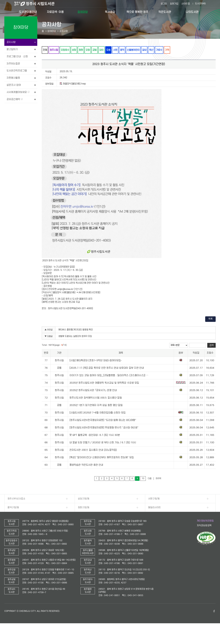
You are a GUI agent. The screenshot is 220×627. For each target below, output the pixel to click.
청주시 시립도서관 (36, 3)
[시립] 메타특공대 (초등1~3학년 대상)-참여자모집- (95, 360)
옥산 (151, 49)
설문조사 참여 (14, 85)
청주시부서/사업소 (16, 498)
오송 (108, 49)
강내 (144, 49)
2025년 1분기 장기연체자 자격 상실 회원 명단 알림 (96, 405)
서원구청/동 (154, 498)
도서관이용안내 (28, 12)
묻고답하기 (12, 49)
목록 (210, 319)
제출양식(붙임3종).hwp (74, 83)
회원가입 (174, 3)
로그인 (164, 3)
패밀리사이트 (154, 507)
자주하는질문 (13, 63)
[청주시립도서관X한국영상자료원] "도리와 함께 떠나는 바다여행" (102, 420)
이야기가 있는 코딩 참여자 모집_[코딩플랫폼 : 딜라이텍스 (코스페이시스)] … (108, 375)
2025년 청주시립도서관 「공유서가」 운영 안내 (93, 390)
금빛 (94, 49)
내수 (101, 49)
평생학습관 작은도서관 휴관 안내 (86, 465)
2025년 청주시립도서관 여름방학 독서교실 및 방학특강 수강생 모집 (104, 383)
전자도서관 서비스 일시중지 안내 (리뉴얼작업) (93, 450)
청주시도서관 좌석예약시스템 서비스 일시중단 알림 (95, 397)
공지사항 (11, 42)
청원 (81, 49)
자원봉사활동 (13, 78)
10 (143, 478)
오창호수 (65, 49)
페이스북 (214, 611)
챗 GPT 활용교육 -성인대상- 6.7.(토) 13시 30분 (94, 435)
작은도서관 (164, 12)
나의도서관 (192, 12)
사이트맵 (185, 3)
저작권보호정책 (204, 525)
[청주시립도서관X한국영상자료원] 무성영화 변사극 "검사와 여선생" (103, 427)
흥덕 (122, 49)
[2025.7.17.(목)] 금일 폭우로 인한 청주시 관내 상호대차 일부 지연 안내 (106, 368)
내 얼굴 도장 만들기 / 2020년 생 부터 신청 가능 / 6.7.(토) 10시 (102, 442)
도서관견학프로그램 (17, 70)
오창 (88, 49)
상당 (74, 49)
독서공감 (110, 12)
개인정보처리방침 (205, 520)
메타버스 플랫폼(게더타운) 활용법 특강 (75, 329)
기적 (167, 49)
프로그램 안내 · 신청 (17, 56)
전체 (45, 49)
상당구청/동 (83, 498)
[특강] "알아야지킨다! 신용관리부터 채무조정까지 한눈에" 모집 (101, 457)
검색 (211, 345)
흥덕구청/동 (13, 507)
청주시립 (54, 49)
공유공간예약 (14, 99)
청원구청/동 (83, 507)
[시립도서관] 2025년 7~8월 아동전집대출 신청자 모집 (97, 412)
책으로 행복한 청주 (137, 12)
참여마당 (83, 12)
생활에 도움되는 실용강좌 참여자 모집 (75, 336)
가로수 (159, 49)
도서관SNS (200, 3)
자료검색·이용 (55, 12)
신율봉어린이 (133, 49)
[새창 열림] (206, 544)
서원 (115, 49)
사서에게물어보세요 (17, 92)
